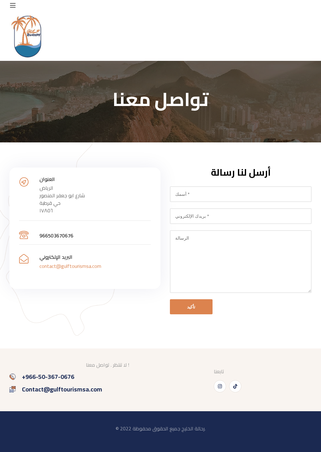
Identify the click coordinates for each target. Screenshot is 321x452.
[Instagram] (220, 386)
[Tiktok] (235, 386)
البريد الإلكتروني (55, 257)
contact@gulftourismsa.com (70, 266)
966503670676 (56, 235)
